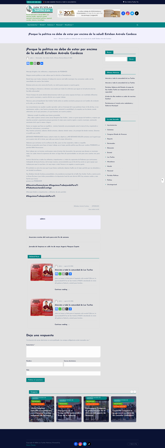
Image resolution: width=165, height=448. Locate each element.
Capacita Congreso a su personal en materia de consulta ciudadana (96, 413)
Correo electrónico (70, 361)
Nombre (29, 361)
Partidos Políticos (112, 175)
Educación (110, 148)
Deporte (110, 139)
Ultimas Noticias (59, 58)
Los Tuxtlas (111, 157)
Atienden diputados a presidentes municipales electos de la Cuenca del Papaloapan (123, 410)
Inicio (55, 38)
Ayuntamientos (32, 25)
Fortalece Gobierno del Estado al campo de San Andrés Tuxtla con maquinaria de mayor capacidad (119, 90)
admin (32, 58)
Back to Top (134, 444)
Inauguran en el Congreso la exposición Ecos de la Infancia (41, 413)
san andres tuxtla (94, 209)
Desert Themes (31, 445)
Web (27, 370)
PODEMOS (96, 206)
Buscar (109, 52)
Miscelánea (68, 25)
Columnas (50, 25)
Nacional (59, 25)
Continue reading (61, 289)
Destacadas (39, 58)
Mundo (109, 166)
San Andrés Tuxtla (48, 58)
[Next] (134, 392)
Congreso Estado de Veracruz (117, 134)
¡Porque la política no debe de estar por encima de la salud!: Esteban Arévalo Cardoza (85, 38)
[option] (41, 409)
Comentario (30, 345)
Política (109, 180)
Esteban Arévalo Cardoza (82, 206)
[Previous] (131, 392)
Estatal (42, 25)
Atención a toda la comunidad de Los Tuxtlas (120, 78)
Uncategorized (112, 184)
